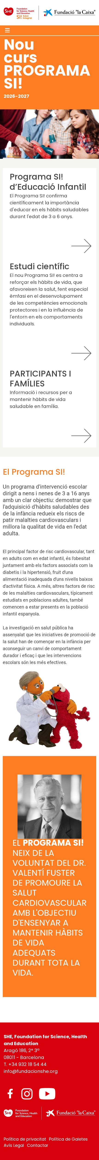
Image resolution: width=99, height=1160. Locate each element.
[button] (7, 30)
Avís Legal (14, 1145)
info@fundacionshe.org (31, 1071)
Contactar (37, 1145)
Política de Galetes (68, 1139)
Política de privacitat (25, 1139)
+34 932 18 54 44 (27, 1064)
